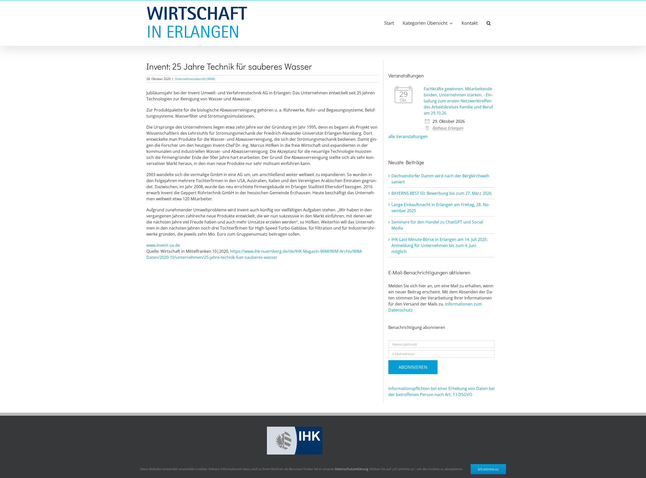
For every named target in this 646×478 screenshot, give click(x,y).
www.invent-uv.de (163, 245)
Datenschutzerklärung (351, 469)
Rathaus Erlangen (448, 128)
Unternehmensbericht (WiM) (195, 79)
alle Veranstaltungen (408, 136)
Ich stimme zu (488, 469)
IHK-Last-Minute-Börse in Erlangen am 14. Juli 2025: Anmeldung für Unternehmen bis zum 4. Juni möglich (439, 245)
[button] (489, 23)
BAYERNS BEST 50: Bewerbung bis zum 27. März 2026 (441, 193)
